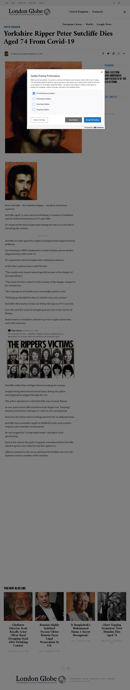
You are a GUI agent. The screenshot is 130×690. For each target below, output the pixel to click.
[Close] (102, 72)
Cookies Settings (39, 120)
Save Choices (73, 120)
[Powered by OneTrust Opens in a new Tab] (94, 127)
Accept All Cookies (92, 120)
